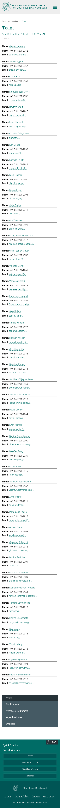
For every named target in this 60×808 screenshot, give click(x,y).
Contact (30, 756)
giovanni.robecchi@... (19, 550)
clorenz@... (14, 138)
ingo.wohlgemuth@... (19, 668)
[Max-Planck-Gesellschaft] (18, 788)
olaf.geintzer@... (17, 228)
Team (9, 698)
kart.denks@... (16, 153)
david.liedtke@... (17, 418)
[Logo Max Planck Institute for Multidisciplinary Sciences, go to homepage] (24, 6)
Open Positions (14, 717)
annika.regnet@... (17, 535)
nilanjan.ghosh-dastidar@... (22, 244)
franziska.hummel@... (19, 304)
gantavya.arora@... (18, 54)
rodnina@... (14, 565)
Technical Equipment (17, 711)
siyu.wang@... (16, 637)
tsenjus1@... (15, 611)
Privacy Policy (22, 796)
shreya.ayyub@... (17, 70)
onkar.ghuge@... (17, 259)
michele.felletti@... (18, 168)
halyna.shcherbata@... (20, 622)
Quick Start (9, 745)
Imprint (7, 796)
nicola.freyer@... (17, 198)
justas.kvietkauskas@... (20, 403)
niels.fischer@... (16, 183)
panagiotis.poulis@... (19, 520)
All (44, 34)
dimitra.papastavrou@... (21, 444)
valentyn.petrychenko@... (21, 490)
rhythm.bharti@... (17, 115)
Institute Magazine (30, 762)
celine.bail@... (16, 85)
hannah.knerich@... (18, 342)
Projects (10, 724)
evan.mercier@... (17, 429)
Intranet (30, 776)
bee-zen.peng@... (17, 459)
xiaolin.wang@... (17, 652)
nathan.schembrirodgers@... (23, 596)
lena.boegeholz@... (18, 126)
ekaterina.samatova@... (20, 580)
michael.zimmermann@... (21, 683)
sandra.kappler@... (18, 331)
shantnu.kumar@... (18, 372)
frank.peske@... (16, 474)
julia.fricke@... (16, 213)
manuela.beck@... (18, 100)
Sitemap (36, 796)
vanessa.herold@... (18, 289)
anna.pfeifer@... (16, 505)
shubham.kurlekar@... (19, 387)
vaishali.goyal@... (17, 274)
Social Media (10, 750)
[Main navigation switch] (55, 7)
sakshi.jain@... (16, 315)
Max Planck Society (30, 769)
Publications (12, 704)
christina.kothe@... (18, 357)
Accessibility (49, 796)
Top (54, 742)
